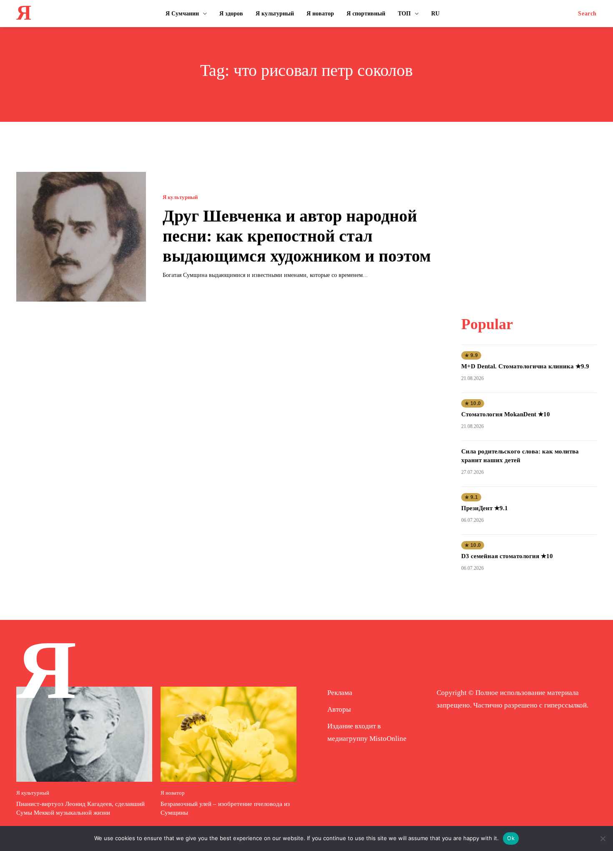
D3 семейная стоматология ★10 (507, 556)
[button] (587, 14)
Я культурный (180, 197)
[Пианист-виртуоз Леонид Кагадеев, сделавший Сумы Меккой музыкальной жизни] (84, 734)
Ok (511, 838)
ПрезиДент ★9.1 (484, 508)
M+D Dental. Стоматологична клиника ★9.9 (525, 366)
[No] (602, 838)
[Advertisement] (528, 224)
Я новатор (173, 793)
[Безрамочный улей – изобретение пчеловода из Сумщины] (228, 734)
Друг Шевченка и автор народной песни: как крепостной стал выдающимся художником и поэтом (297, 235)
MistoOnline (388, 739)
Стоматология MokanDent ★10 (505, 414)
